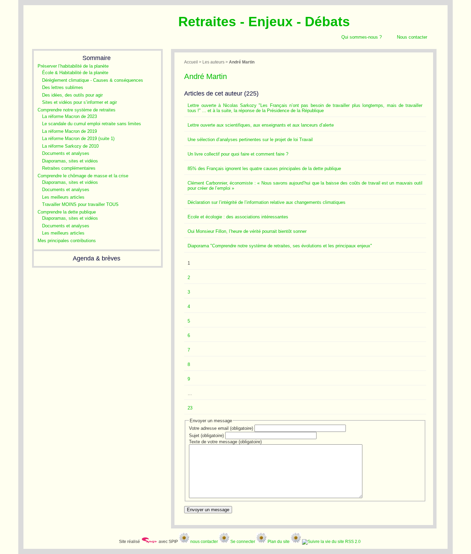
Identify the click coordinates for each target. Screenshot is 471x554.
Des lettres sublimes (62, 87)
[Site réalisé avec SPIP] (149, 541)
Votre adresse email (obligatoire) (221, 428)
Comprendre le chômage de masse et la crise (83, 175)
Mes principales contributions (67, 240)
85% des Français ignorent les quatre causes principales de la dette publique (264, 168)
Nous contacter (412, 37)
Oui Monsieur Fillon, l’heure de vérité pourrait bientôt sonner (247, 231)
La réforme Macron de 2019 (69, 131)
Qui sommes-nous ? (361, 37)
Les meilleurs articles (63, 197)
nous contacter (204, 541)
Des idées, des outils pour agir (72, 95)
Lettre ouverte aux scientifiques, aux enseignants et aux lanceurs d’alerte (261, 125)
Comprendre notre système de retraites (77, 109)
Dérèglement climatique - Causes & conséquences (92, 80)
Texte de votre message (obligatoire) (225, 441)
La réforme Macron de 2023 (69, 116)
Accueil (191, 62)
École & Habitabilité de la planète (75, 72)
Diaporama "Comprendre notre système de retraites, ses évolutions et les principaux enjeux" (280, 245)
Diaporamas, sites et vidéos (70, 161)
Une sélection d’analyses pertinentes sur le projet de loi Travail (250, 139)
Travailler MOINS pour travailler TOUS (80, 204)
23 (190, 407)
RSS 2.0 (352, 541)
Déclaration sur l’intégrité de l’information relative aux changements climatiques (266, 202)
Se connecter (242, 541)
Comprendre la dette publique (67, 212)
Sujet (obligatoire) (206, 435)
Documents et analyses (65, 153)
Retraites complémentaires (69, 168)
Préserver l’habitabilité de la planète (73, 66)
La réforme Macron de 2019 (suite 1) (78, 138)
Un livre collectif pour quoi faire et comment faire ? (238, 154)
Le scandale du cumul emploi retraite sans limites (91, 123)
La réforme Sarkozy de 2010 (70, 146)
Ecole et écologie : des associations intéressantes (238, 216)
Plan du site (279, 541)
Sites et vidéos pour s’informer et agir (79, 102)
